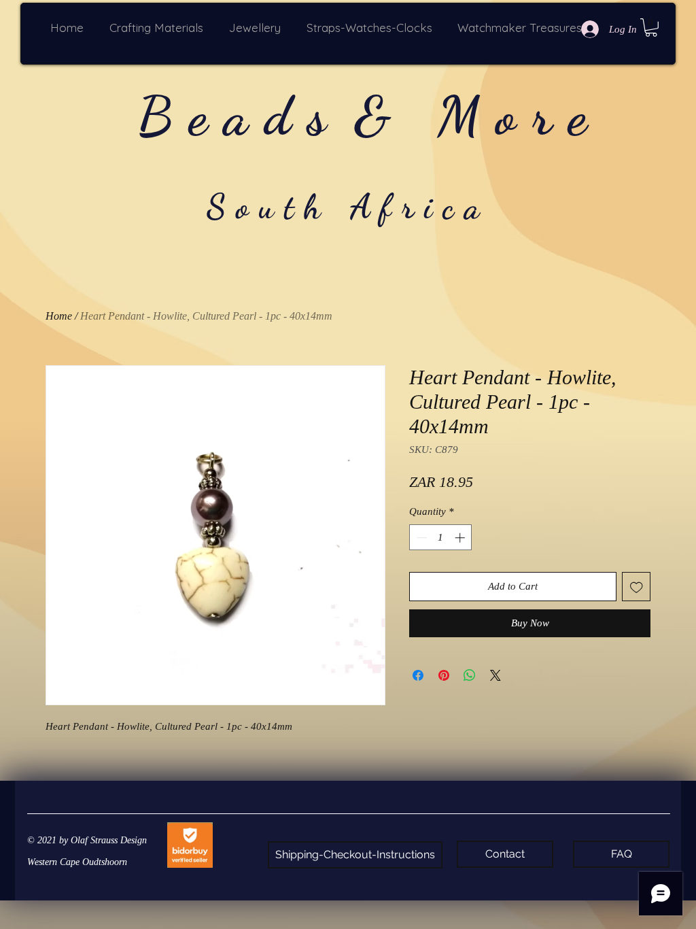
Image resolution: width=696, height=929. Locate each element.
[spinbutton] (441, 537)
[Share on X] (495, 675)
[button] (159, 27)
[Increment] (461, 537)
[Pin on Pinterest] (444, 675)
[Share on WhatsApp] (470, 675)
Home (59, 316)
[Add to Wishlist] (636, 586)
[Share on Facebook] (418, 675)
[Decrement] (420, 537)
